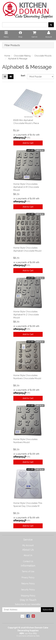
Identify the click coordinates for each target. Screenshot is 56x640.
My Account (28, 545)
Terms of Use (28, 571)
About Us (28, 555)
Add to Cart (28, 143)
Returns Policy (28, 583)
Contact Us (28, 561)
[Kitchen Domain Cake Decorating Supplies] (28, 9)
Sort (23, 75)
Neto (37, 636)
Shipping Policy (28, 596)
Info (28, 137)
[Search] (51, 24)
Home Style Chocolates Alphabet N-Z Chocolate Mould (26, 314)
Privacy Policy (28, 577)
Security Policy (28, 589)
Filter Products (12, 45)
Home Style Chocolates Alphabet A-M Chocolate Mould (26, 187)
